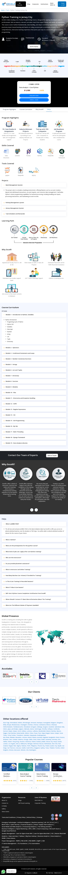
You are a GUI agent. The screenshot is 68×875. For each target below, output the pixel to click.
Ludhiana (35, 731)
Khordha (44, 729)
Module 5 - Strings (11, 364)
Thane (5, 735)
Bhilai (4, 725)
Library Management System (15, 208)
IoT (56, 822)
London (5, 743)
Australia (39, 737)
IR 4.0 (52, 822)
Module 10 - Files (11, 392)
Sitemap (39, 817)
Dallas (30, 739)
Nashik (22, 733)
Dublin (43, 739)
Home (3, 10)
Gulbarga (39, 727)
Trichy (9, 735)
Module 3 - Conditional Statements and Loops (20, 353)
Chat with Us (11, 871)
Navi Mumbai (12, 733)
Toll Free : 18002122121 (55, 873)
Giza (59, 739)
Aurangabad (46, 722)
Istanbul (38, 741)
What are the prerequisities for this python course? (22, 545)
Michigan (30, 743)
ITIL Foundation (22, 843)
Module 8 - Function (12, 381)
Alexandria (18, 737)
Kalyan (10, 731)
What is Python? (11, 540)
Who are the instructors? (13, 557)
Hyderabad (58, 727)
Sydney (43, 748)
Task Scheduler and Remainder (15, 214)
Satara (52, 733)
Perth (28, 746)
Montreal (36, 743)
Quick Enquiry (34, 46)
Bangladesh (52, 737)
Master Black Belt (60, 833)
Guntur (21, 727)
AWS (34, 829)
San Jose (18, 748)
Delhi (4, 727)
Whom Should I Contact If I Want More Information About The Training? (28, 599)
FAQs (49, 109)
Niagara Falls (12, 746)
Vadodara (26, 735)
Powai (35, 733)
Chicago (26, 739)
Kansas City (49, 741)
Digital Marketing (21, 829)
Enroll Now (34, 100)
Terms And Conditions (9, 817)
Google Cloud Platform (9, 831)
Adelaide (12, 737)
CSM (43, 841)
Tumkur (13, 735)
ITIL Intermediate (34, 843)
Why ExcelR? (40, 109)
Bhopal (9, 725)
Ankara (30, 737)
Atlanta (34, 737)
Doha (34, 739)
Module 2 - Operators (12, 347)
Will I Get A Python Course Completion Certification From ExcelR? (26, 593)
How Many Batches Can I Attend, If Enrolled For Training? (23, 575)
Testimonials (30, 38)
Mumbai (53, 731)
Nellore (27, 733)
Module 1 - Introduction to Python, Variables (20, 314)
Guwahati (51, 727)
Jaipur (9, 729)
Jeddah (43, 741)
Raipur (43, 733)
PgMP (38, 841)
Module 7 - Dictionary (12, 376)
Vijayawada (33, 735)
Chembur (30, 725)
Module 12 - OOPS (11, 404)
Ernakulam (9, 727)
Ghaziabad (27, 727)
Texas (47, 748)
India (63, 727)
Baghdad (45, 737)
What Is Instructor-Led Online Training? (18, 569)
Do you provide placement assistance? (17, 563)
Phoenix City (41, 746)
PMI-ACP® (24, 841)
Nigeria (19, 746)
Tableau (21, 836)
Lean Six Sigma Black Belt (42, 833)
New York (54, 743)
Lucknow (29, 731)
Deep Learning (13, 836)
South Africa (29, 748)
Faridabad (16, 727)
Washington (32, 750)
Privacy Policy (21, 817)
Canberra (20, 739)
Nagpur (5, 733)
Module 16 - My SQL (12, 426)
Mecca (18, 743)
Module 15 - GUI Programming (15, 420)
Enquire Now (34, 95)
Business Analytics (43, 836)
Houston (22, 741)
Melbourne (24, 743)
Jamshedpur (15, 729)
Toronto (57, 748)
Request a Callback (31, 873)
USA (27, 750)
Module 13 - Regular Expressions (16, 409)
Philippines (34, 746)
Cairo (10, 739)
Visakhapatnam (41, 735)
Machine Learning (37, 822)
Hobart (10, 741)
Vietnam (23, 750)
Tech (7, 10)
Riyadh (59, 746)
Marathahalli (42, 731)
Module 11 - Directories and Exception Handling (20, 398)
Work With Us (52, 4)
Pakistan (23, 746)
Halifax (5, 741)
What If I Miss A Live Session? (15, 587)
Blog (28, 4)
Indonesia (28, 741)
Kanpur (15, 731)
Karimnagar (38, 729)
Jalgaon (21, 729)
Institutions (44, 4)
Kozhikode (56, 729)
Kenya (55, 741)
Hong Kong (15, 741)
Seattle (24, 748)
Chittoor (48, 725)
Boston (62, 737)
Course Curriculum (26, 109)
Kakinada (26, 729)
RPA (30, 829)
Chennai (35, 725)
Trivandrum (19, 735)
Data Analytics (55, 836)
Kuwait (60, 741)
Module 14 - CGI (10, 415)
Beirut (58, 737)
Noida (18, 733)
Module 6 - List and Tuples (14, 370)
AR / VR (46, 822)
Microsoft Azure (54, 829)
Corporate (35, 4)
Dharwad (54, 725)
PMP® (18, 841)
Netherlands (47, 743)
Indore (5, 729)
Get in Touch (52, 455)
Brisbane (5, 739)
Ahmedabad (13, 722)
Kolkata (24, 731)
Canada (15, 739)
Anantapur (40, 722)
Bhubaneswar (16, 725)
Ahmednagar (26, 722)
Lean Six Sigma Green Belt (24, 833)
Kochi (19, 731)
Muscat (41, 743)
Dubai (38, 739)
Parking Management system (15, 202)
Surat (61, 733)
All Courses (19, 4)
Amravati (33, 722)
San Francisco (11, 748)
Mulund (48, 731)
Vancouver (17, 750)
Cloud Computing (42, 829)
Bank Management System (14, 185)
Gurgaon (45, 727)
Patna (31, 733)
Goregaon (33, 727)
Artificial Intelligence (23, 822)
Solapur (57, 733)
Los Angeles (11, 743)
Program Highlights (9, 109)
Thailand (51, 748)
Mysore (59, 731)
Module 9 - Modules (12, 387)
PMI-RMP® (32, 841)
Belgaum (53, 722)
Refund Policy (31, 817)
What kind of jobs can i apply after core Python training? (23, 551)
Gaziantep (48, 739)
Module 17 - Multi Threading (14, 432)
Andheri (20, 722)
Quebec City (53, 746)
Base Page (6, 722)
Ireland (34, 741)
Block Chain (5, 824)
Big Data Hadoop (31, 836)
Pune (39, 733)
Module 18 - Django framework (15, 437)
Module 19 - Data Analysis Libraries (16, 443)
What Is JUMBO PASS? (12, 524)
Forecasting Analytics (29, 826)
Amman (24, 737)
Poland (47, 746)
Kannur (32, 729)
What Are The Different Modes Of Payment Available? (22, 605)
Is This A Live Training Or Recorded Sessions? (19, 581)
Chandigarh (23, 725)
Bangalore (60, 722)
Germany (54, 739)
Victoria (11, 750)
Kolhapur (50, 729)
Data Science (11, 838)
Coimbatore (42, 725)
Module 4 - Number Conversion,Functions (18, 359)
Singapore (37, 748)
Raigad (48, 733)
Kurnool (5, 731)
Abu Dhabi (6, 737)
